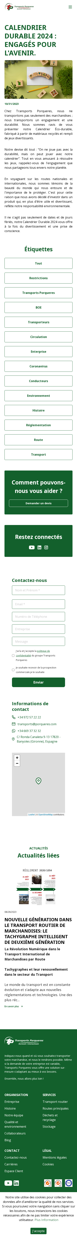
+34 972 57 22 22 (29, 717)
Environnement (38, 396)
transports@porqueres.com (37, 724)
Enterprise (38, 351)
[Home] (19, 7)
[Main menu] (70, 7)
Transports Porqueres (38, 293)
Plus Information (46, 1220)
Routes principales (56, 1108)
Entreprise (11, 1102)
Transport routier (55, 1102)
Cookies (48, 1164)
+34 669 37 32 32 (29, 731)
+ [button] (17, 757)
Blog (7, 1140)
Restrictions (38, 278)
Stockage (49, 1126)
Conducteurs (38, 381)
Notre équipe (13, 1115)
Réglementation (38, 425)
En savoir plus (11, 1006)
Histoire (39, 410)
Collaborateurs (15, 1133)
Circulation (38, 337)
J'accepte (38, 1231)
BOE (38, 307)
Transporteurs (38, 322)
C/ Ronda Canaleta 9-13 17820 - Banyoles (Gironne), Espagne (39, 739)
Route (38, 440)
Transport (38, 454)
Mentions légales (55, 1157)
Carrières (11, 1164)
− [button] (17, 763)
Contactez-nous (15, 1157)
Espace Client (13, 1171)
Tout (38, 263)
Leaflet (31, 814)
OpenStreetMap (45, 814)
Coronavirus (38, 366)
